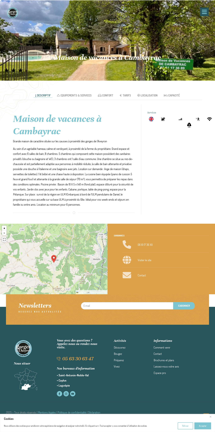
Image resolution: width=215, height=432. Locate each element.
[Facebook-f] (59, 393)
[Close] (212, 417)
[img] (13, 70)
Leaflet (82, 292)
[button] (54, 259)
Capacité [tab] (174, 95)
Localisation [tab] (149, 95)
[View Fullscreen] (4, 239)
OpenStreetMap (98, 292)
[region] (107, 423)
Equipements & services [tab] (76, 95)
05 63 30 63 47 (77, 359)
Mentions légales (47, 412)
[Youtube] (72, 393)
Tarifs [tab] (127, 95)
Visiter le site (144, 260)
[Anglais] (151, 119)
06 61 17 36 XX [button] (145, 244)
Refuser (185, 425)
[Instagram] (66, 393)
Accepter (203, 425)
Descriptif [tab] (44, 95)
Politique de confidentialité (72, 412)
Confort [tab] (107, 95)
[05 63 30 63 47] (59, 359)
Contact (142, 275)
